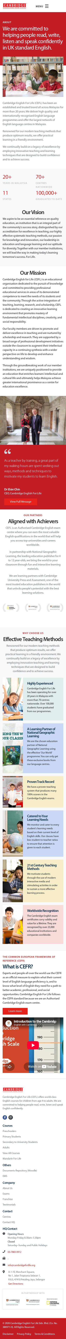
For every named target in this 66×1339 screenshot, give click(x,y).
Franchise (8, 1199)
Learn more (15, 1011)
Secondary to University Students (20, 1142)
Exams (6, 1194)
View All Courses (11, 1153)
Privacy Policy (24, 1334)
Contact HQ (9, 1222)
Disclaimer (8, 1334)
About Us (7, 1188)
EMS (5, 1176)
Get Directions (15, 1284)
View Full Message (20, 501)
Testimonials (9, 1204)
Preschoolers (9, 1131)
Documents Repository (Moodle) (20, 1170)
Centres (7, 1217)
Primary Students (12, 1136)
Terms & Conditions (44, 1334)
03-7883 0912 (14, 1252)
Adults (6, 1147)
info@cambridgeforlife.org (21, 1265)
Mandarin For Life (12, 1159)
